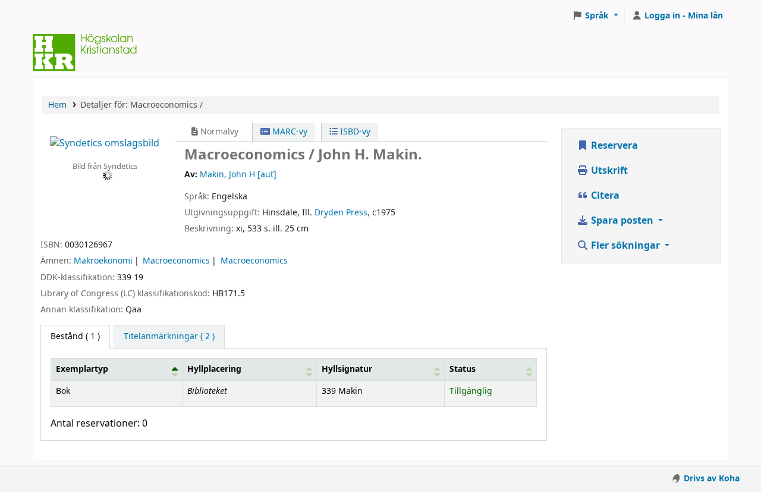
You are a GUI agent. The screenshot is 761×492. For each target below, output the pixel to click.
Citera (604, 196)
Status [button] (462, 369)
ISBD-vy (354, 132)
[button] (595, 16)
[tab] (169, 337)
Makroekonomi (103, 261)
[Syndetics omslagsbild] (104, 143)
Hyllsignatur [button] (347, 369)
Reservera (613, 146)
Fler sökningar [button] (625, 246)
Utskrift (608, 171)
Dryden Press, (342, 212)
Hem (57, 105)
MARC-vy (288, 132)
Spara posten (622, 221)
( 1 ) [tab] (75, 336)
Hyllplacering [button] (214, 369)
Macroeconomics (176, 261)
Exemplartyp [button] (82, 369)
